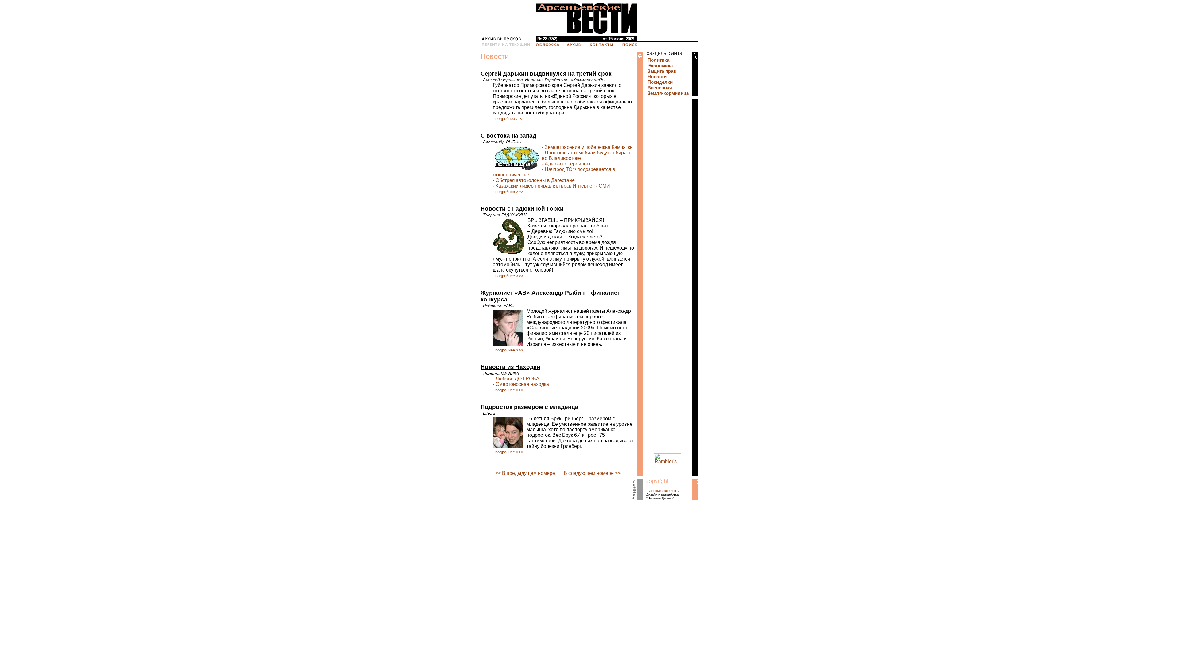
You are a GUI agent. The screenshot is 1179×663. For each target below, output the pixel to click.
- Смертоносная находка (521, 384)
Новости (495, 56)
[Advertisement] (552, 491)
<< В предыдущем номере (525, 473)
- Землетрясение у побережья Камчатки (587, 147)
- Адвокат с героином (566, 163)
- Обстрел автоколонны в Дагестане (534, 180)
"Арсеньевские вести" (663, 491)
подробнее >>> (509, 118)
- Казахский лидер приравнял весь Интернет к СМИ (551, 185)
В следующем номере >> (592, 473)
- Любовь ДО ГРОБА (516, 378)
